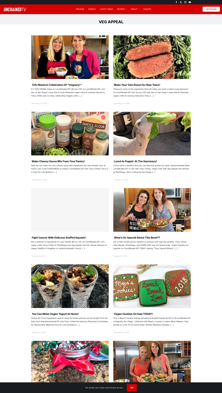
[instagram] (185, 2)
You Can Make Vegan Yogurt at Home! (55, 313)
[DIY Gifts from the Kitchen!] (70, 342)
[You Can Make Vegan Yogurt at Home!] (70, 266)
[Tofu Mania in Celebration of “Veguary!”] (70, 37)
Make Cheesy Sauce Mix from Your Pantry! (58, 161)
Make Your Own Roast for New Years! (137, 84)
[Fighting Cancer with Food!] (152, 342)
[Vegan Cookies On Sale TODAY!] (152, 266)
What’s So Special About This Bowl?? (137, 237)
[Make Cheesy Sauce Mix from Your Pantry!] (70, 113)
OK (132, 387)
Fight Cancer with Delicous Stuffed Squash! (59, 237)
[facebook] (176, 2)
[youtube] (190, 2)
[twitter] (181, 2)
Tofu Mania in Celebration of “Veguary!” (57, 84)
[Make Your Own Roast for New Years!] (152, 37)
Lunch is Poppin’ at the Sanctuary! (135, 161)
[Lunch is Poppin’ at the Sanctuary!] (152, 113)
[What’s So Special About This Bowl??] (152, 190)
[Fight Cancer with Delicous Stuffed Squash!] (70, 210)
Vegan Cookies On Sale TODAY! (133, 313)
